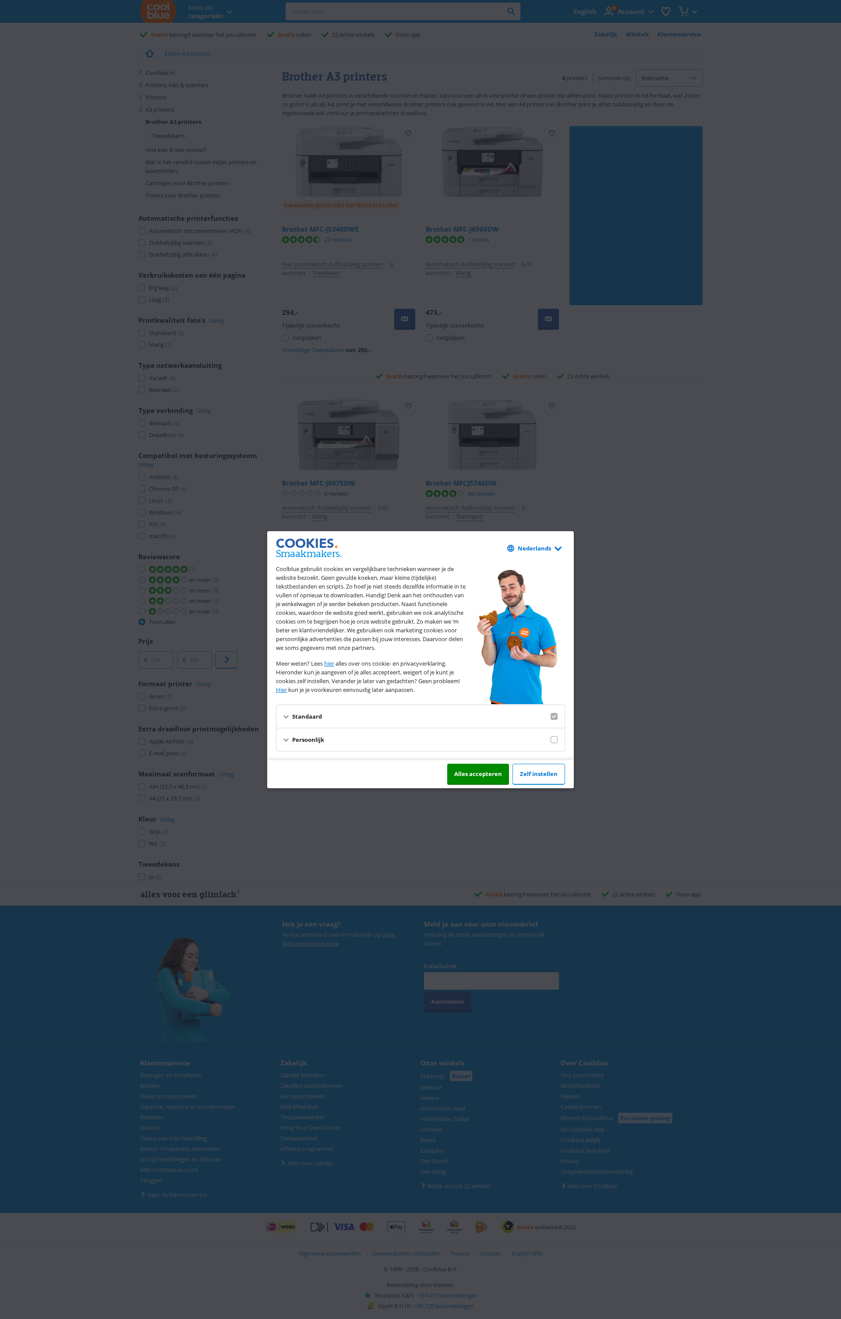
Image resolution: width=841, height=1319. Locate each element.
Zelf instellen (539, 774)
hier (329, 663)
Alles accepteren (478, 774)
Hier (281, 690)
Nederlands (534, 548)
